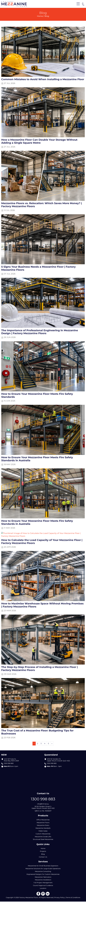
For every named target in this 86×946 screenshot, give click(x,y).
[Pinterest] (43, 894)
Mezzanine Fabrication (43, 877)
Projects (43, 851)
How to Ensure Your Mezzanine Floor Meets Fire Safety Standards (37, 395)
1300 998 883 (9, 763)
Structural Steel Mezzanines (43, 839)
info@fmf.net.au (43, 804)
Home (40, 16)
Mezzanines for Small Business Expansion (43, 866)
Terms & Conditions (73, 897)
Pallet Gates (43, 831)
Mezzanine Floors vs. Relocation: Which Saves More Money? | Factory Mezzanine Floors (41, 205)
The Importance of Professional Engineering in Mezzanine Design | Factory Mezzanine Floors (39, 332)
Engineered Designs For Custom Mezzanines (43, 874)
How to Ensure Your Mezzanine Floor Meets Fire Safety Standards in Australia (37, 459)
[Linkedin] (48, 894)
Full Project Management (43, 883)
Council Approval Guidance (43, 885)
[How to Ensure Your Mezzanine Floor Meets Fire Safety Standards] (43, 367)
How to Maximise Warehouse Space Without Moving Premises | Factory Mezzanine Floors (42, 605)
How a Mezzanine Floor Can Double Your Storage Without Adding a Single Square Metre (39, 141)
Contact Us (43, 857)
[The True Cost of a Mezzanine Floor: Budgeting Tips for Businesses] (43, 703)
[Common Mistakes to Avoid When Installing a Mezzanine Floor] (43, 52)
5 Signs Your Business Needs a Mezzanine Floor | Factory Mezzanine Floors (38, 268)
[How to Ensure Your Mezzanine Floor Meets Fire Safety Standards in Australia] (43, 430)
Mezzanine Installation (43, 880)
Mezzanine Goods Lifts (43, 837)
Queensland (51, 755)
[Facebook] (38, 894)
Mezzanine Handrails (43, 828)
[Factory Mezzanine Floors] (14, 4)
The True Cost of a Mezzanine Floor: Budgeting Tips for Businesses (37, 732)
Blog (43, 854)
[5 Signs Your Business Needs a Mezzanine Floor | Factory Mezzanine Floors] (43, 239)
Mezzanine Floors (43, 823)
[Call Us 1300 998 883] (83, 4)
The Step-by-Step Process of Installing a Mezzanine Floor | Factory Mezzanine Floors (39, 669)
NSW (4, 755)
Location (43, 888)
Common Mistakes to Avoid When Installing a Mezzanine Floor (42, 79)
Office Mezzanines (43, 820)
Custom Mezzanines (43, 834)
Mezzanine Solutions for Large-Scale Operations (43, 869)
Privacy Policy (59, 897)
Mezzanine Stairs (43, 825)
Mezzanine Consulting (43, 871)
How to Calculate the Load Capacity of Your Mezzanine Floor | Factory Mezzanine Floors (41, 542)
